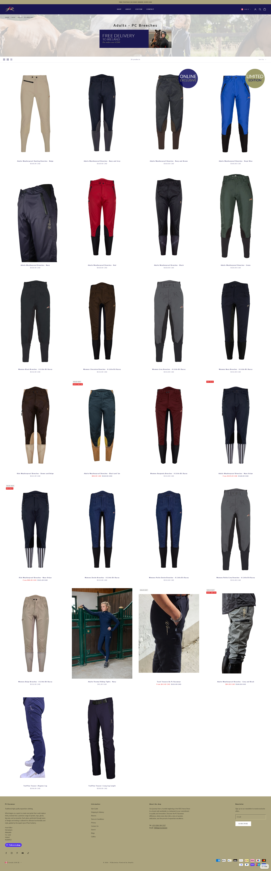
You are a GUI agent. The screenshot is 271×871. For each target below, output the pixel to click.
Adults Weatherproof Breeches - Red (102, 265)
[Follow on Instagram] (12, 853)
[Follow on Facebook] (6, 853)
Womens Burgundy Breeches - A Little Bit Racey (168, 473)
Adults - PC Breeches (25, 17)
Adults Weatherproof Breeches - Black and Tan (102, 473)
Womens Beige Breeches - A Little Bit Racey (35, 682)
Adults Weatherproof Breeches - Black (169, 265)
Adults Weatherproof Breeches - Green (236, 265)
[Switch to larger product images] (4, 59)
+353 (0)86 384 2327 (159, 825)
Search (93, 830)
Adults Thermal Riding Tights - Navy (102, 682)
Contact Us (94, 826)
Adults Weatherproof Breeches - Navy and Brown (169, 161)
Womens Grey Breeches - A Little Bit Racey (169, 369)
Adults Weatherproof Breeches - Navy (35, 265)
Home (7, 17)
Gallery (93, 836)
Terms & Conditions (97, 819)
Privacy (93, 823)
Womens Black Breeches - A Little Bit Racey (35, 369)
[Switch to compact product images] (11, 59)
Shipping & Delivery (97, 812)
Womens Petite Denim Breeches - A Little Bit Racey (169, 577)
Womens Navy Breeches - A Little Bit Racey (235, 369)
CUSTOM (138, 9)
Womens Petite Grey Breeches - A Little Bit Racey (235, 577)
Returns (93, 816)
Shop (13, 17)
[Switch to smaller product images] (8, 59)
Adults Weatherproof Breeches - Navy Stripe (236, 473)
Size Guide (94, 809)
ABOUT (128, 9)
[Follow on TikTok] (28, 853)
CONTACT (150, 9)
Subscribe (243, 823)
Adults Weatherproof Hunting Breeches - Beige (35, 161)
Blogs (93, 833)
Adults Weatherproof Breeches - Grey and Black (235, 682)
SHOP (119, 9)
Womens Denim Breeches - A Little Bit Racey (102, 577)
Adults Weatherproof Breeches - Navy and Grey (102, 161)
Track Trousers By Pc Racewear (169, 682)
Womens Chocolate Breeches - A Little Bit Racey (102, 369)
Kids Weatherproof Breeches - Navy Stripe (35, 577)
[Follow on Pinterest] (17, 853)
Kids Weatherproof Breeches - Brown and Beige (35, 473)
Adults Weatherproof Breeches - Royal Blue (236, 161)
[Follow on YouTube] (23, 853)
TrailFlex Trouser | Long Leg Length (102, 786)
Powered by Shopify (126, 862)
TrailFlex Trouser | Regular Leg (35, 786)
